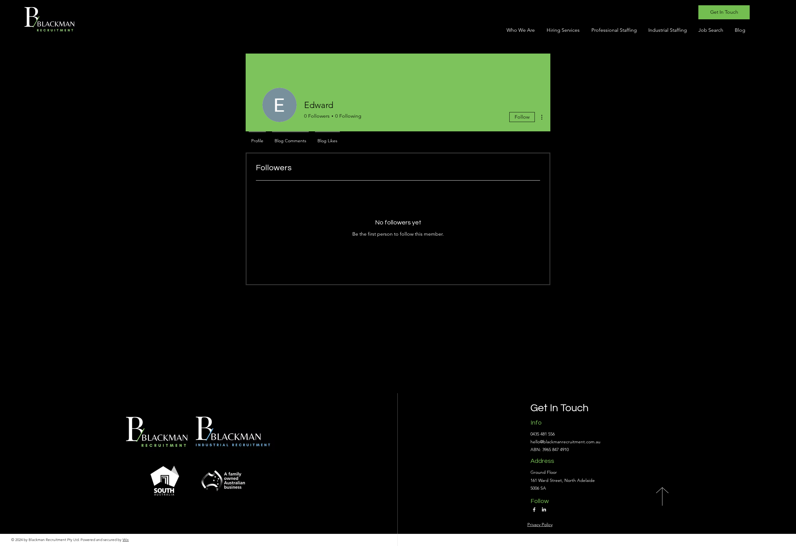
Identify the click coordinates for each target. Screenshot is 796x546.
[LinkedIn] (544, 509)
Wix (126, 539)
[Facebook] (534, 509)
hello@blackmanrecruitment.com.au (565, 442)
